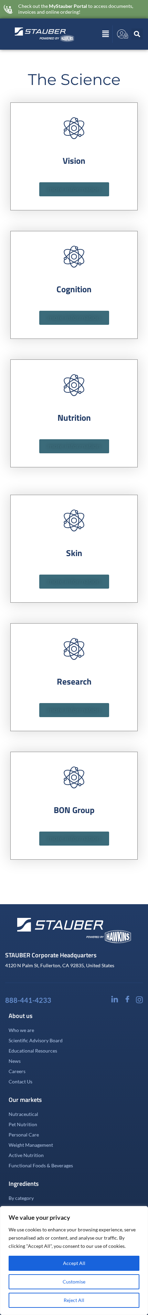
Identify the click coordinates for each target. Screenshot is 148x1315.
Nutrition (74, 417)
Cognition (74, 289)
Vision (74, 160)
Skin (74, 553)
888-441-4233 (28, 1000)
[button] (95, 34)
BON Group (74, 809)
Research (74, 681)
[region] (74, 1260)
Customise (74, 1282)
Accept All (74, 1263)
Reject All (74, 1300)
